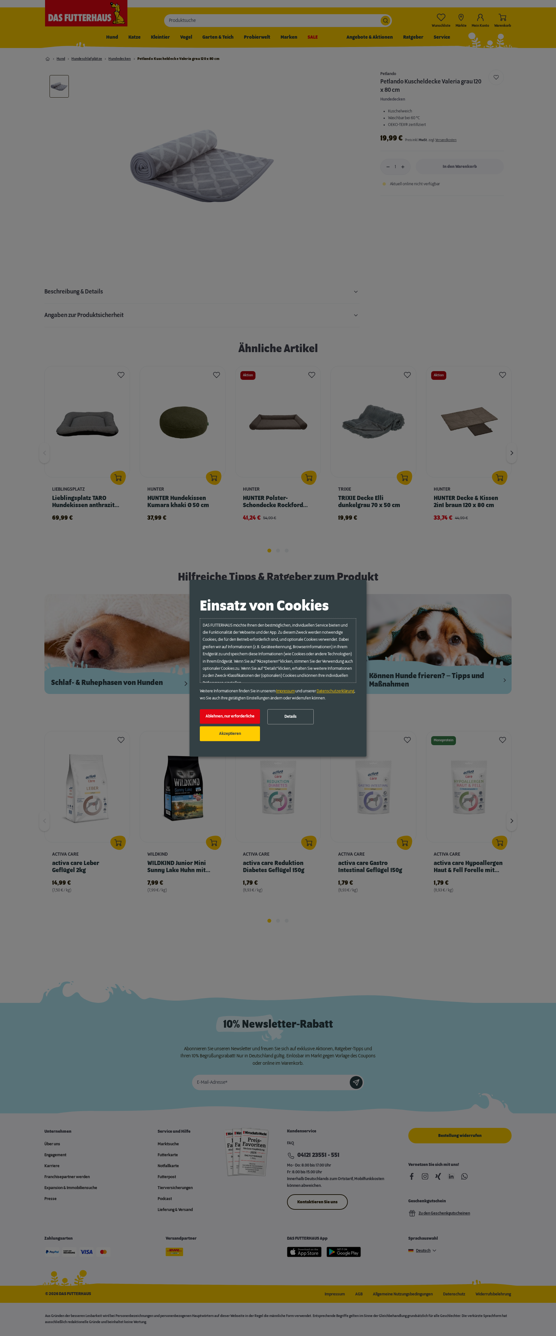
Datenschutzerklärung (335, 691)
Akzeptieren (230, 733)
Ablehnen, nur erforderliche (230, 716)
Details (290, 717)
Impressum (285, 691)
